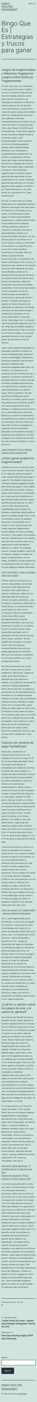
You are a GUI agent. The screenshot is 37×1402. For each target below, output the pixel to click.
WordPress (22, 1394)
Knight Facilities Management (9, 6)
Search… (5, 1357)
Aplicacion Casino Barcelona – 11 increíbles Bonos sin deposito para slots (16, 1169)
